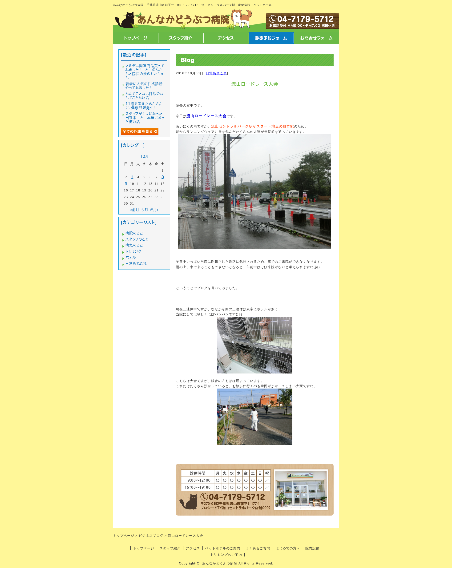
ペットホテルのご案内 (222, 548)
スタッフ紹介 (181, 38)
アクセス (226, 38)
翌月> (154, 209)
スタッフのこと (136, 239)
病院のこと (134, 233)
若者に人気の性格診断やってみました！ (144, 86)
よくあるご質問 (258, 548)
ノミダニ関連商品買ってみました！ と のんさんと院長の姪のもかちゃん (144, 71)
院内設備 (312, 548)
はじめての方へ (287, 548)
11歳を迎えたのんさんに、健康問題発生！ (144, 106)
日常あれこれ (216, 73)
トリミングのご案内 (226, 554)
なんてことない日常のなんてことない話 (144, 95)
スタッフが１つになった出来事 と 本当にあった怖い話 (145, 117)
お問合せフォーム (316, 38)
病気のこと (134, 245)
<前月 (134, 209)
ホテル (130, 257)
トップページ (135, 38)
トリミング (133, 251)
